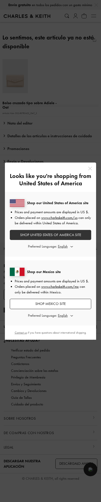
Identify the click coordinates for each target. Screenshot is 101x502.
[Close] (90, 168)
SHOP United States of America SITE (50, 235)
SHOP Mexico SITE (50, 303)
